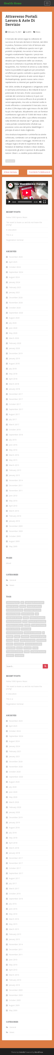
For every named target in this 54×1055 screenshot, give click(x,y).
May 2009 (13, 546)
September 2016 (16, 434)
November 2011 (16, 490)
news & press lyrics (28, 640)
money (9, 640)
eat (37, 614)
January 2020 (14, 348)
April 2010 (13, 506)
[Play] (9, 202)
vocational (19, 655)
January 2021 (14, 292)
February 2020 (15, 343)
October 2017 (15, 404)
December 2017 (16, 394)
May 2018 (13, 373)
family (26, 618)
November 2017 (16, 399)
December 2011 (16, 485)
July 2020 (13, 323)
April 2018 (13, 379)
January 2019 (14, 358)
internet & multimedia (33, 633)
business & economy (14, 610)
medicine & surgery (38, 636)
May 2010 (13, 500)
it (43, 633)
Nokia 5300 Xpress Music (16, 217)
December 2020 (16, 297)
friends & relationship (37, 621)
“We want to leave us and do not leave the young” (24, 223)
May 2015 (13, 460)
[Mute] (40, 202)
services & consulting (33, 644)
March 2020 (14, 338)
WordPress (39, 1052)
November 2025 (16, 257)
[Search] (45, 666)
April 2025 (13, 262)
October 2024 (15, 267)
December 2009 (16, 526)
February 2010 (15, 516)
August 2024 (14, 277)
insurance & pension (14, 633)
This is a (9, 235)
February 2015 (15, 470)
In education (11, 230)
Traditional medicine (14, 652)
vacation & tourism (38, 652)
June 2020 (13, 328)
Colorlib (22, 1052)
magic (17, 636)
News (38, 32)
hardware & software (15, 625)
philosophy (41, 640)
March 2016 (14, 455)
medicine (25, 636)
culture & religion (13, 614)
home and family (13, 629)
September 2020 (16, 313)
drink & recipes (27, 614)
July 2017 (13, 419)
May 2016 (13, 450)
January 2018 (14, 389)
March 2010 (14, 511)
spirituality (11, 648)
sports (19, 648)
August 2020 (14, 318)
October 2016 (15, 429)
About (8, 563)
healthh (28, 32)
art (22, 602)
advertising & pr (13, 602)
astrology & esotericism (34, 602)
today (35, 648)
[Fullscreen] (44, 202)
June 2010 (13, 495)
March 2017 (14, 424)
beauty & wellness (34, 606)
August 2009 (14, 541)
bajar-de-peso (12, 606)
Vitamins (10, 655)
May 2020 (13, 333)
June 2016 (13, 445)
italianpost (10, 161)
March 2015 (14, 465)
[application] (27, 192)
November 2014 (16, 480)
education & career (14, 618)
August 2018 (14, 363)
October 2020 (15, 307)
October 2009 (15, 536)
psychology (19, 644)
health (27, 625)
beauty (22, 606)
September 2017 (16, 409)
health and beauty (38, 625)
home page (26, 629)
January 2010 (14, 521)
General (12, 580)
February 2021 (15, 287)
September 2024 (16, 272)
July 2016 (13, 439)
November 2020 (16, 302)
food (25, 621)
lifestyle (10, 636)
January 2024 (14, 282)
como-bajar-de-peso (32, 610)
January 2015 (14, 475)
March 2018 (14, 384)
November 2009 (16, 531)
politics (9, 644)
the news (27, 648)
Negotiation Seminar (15, 240)
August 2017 (14, 414)
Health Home (12, 3)
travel (27, 652)
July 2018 (13, 368)
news (16, 640)
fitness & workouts (14, 621)
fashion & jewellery (37, 618)
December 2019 (16, 353)
